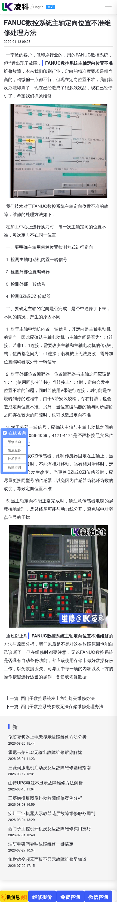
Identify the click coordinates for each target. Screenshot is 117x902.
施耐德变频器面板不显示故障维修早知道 (47, 859)
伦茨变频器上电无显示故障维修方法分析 (47, 737)
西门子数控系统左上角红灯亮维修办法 (58, 698)
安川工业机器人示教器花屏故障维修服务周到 (51, 813)
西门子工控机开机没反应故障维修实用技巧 (49, 828)
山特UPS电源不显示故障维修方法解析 (45, 783)
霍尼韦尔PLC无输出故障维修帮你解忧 (45, 752)
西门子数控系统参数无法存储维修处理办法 (62, 706)
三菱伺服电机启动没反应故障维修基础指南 (49, 767)
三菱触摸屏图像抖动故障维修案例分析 (45, 798)
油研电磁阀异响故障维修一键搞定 (40, 844)
